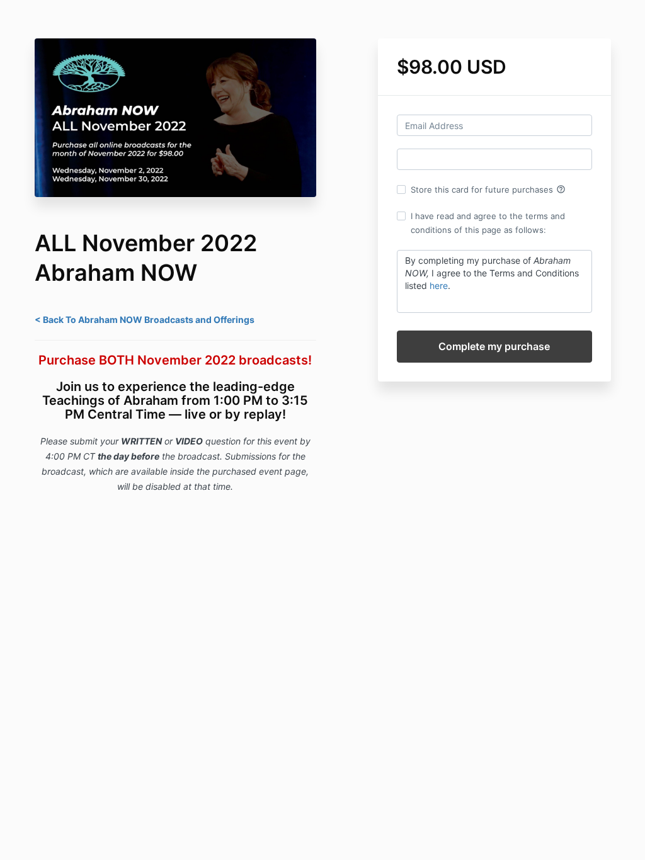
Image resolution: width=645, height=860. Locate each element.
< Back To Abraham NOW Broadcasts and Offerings (144, 319)
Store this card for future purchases (488, 189)
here (439, 285)
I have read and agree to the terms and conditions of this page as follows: (488, 223)
